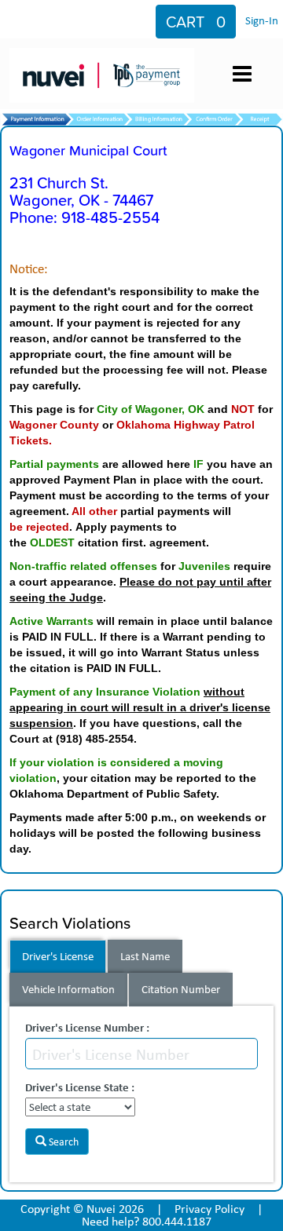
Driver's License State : (79, 1087)
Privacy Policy (209, 1208)
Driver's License (58, 956)
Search (62, 1141)
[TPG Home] (104, 60)
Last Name (145, 956)
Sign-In (261, 20)
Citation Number (181, 989)
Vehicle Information (68, 989)
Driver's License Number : (87, 1027)
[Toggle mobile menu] (242, 74)
